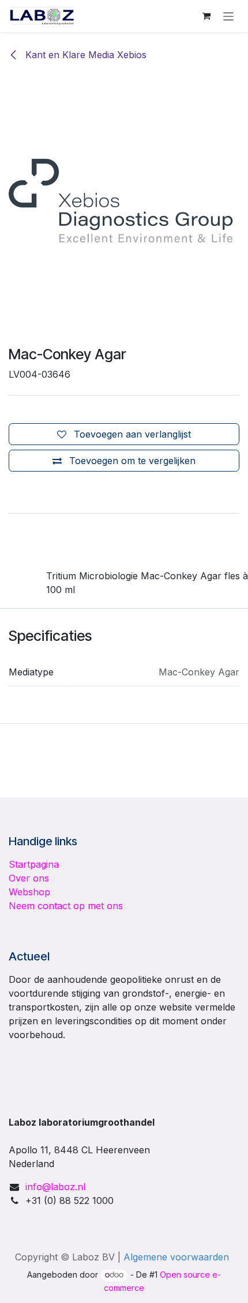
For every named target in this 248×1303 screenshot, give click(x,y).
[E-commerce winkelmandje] (206, 16)
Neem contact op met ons (66, 905)
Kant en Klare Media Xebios (84, 54)
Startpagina (34, 864)
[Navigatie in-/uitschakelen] (228, 16)
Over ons (29, 878)
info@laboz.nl (55, 1186)
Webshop (29, 892)
